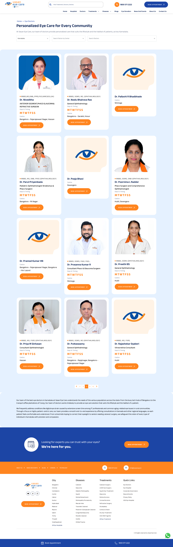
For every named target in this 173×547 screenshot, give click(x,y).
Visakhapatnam (57, 522)
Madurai (54, 506)
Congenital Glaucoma (82, 513)
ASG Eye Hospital (128, 500)
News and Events (140, 11)
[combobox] (33, 38)
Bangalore (55, 485)
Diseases (106, 11)
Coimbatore (55, 491)
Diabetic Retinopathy (82, 491)
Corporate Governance (130, 491)
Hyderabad (55, 503)
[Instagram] (37, 493)
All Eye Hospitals (57, 525)
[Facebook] (33, 493)
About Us (152, 11)
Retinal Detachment (82, 497)
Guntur (54, 500)
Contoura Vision (105, 509)
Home (65, 11)
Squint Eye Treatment (106, 491)
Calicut (54, 497)
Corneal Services (105, 500)
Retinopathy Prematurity (84, 500)
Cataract (78, 485)
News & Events (128, 494)
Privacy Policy (127, 497)
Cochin (54, 494)
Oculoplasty (103, 506)
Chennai (54, 488)
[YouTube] (28, 493)
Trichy (54, 516)
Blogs (117, 11)
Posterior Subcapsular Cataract (86, 509)
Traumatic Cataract (82, 506)
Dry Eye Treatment (106, 513)
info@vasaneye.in (135, 468)
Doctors (82, 11)
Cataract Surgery (105, 485)
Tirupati (54, 519)
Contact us (162, 11)
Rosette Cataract (81, 516)
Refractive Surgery (106, 503)
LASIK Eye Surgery (105, 488)
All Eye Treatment (105, 519)
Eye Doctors (127, 485)
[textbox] (67, 38)
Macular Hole (80, 503)
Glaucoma (79, 488)
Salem (54, 513)
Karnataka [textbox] (21, 38)
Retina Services (104, 497)
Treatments (92, 11)
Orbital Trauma (80, 522)
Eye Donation (126, 11)
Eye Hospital (127, 488)
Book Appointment (53, 543)
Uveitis (78, 519)
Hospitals (73, 11)
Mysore (54, 509)
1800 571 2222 (112, 468)
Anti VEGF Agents (105, 516)
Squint (78, 494)
